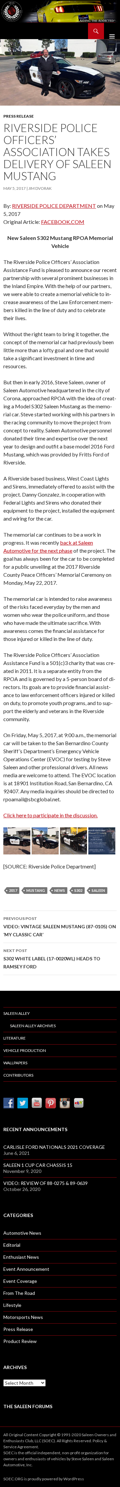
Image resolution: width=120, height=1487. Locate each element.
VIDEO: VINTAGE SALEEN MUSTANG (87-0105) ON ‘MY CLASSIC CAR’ (59, 926)
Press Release (18, 116)
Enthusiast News (21, 1257)
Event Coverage (20, 1281)
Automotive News (22, 1233)
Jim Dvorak (40, 188)
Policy (98, 1440)
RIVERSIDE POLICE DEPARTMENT (54, 205)
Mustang (35, 890)
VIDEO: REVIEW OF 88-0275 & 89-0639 (45, 1183)
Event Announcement (26, 1269)
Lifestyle (12, 1305)
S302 (78, 890)
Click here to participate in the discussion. (50, 815)
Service (10, 1446)
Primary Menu (112, 31)
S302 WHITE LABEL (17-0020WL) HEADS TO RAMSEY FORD (51, 958)
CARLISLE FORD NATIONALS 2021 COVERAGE (54, 1147)
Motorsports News (23, 1317)
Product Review (20, 1341)
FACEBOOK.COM (62, 222)
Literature (14, 1038)
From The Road (19, 1293)
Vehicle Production (24, 1050)
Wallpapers (15, 1062)
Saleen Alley (16, 1013)
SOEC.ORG (13, 1478)
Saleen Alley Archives (33, 1025)
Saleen (98, 890)
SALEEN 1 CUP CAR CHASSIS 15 (37, 1165)
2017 (13, 890)
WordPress (73, 1478)
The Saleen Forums (27, 1406)
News (59, 890)
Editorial (11, 1245)
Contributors (18, 1075)
